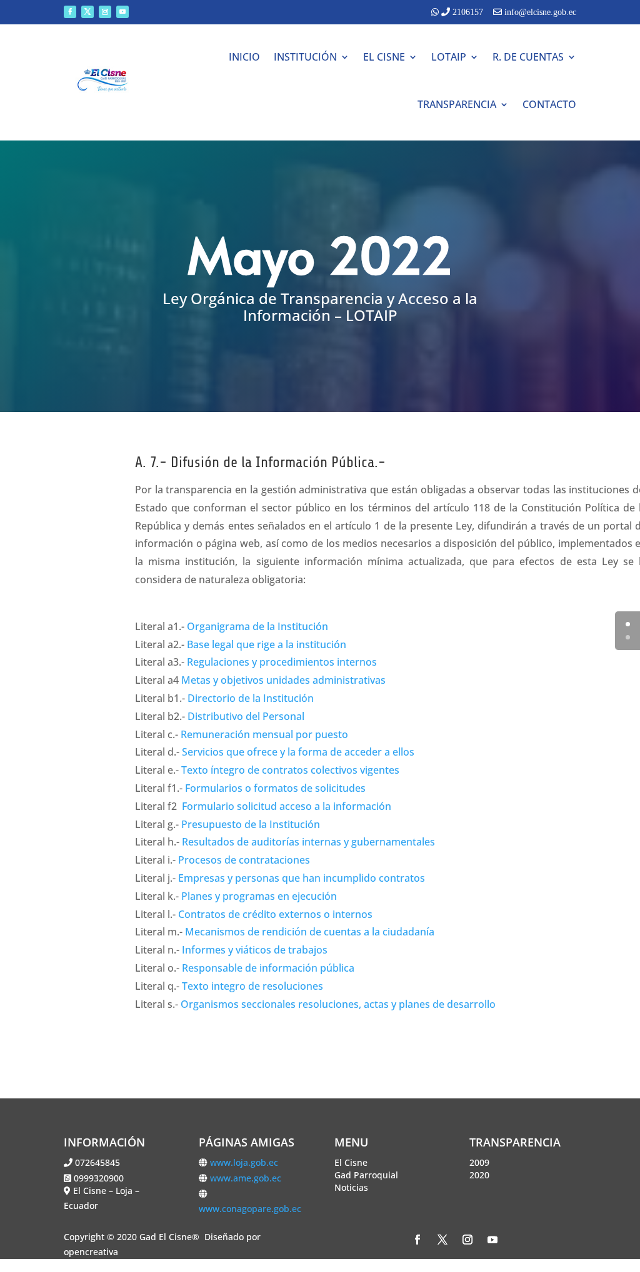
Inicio (244, 57)
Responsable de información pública (268, 968)
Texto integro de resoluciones (252, 986)
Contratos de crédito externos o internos (275, 914)
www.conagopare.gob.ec (250, 1209)
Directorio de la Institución (251, 698)
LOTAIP (448, 57)
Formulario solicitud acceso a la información (286, 806)
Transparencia (457, 104)
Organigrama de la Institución (257, 626)
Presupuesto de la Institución (250, 824)
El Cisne (384, 57)
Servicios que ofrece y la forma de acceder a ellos (298, 752)
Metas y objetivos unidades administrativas (283, 680)
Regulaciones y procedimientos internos (282, 662)
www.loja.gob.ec (244, 1162)
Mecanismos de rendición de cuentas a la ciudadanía (309, 932)
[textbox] (319, 310)
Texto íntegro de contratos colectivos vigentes (290, 770)
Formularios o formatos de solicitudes (275, 788)
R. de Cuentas (528, 57)
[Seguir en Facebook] (70, 12)
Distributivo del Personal (246, 716)
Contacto (549, 104)
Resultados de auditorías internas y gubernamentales (308, 842)
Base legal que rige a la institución (266, 644)
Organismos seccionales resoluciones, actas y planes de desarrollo (338, 1004)
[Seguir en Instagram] (105, 12)
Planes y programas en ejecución (259, 896)
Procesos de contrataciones (244, 860)
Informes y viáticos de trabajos (255, 950)
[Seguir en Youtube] (122, 12)
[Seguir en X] (87, 12)
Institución (305, 57)
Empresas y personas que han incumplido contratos (301, 878)
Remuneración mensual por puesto (264, 734)
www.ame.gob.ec (245, 1178)
